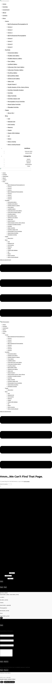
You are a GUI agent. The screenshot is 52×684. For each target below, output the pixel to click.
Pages (7, 110)
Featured (28, 160)
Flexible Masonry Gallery (15, 58)
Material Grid (11, 121)
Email (2, 638)
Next (2, 581)
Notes (1, 648)
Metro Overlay (12, 141)
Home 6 (10, 38)
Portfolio (5, 7)
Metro (9, 139)
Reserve (6, 661)
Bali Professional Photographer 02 (18, 24)
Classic (10, 130)
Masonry (10, 127)
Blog (6, 116)
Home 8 (10, 44)
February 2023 (28, 151)
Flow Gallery (11, 61)
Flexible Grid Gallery (13, 55)
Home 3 (10, 30)
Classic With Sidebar (14, 133)
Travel (28, 166)
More (4, 18)
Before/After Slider (13, 75)
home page (26, 481)
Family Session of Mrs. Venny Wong (18, 87)
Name (2, 633)
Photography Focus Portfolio (16, 101)
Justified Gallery (12, 64)
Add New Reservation (9, 682)
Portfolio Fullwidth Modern (16, 90)
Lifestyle (29, 162)
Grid (9, 118)
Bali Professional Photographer (17, 35)
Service (2, 575)
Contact (5, 15)
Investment (6, 10)
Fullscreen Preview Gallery (15, 70)
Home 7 (10, 41)
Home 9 (10, 47)
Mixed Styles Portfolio (14, 104)
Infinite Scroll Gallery (14, 78)
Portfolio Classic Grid (14, 98)
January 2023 (28, 153)
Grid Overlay (11, 124)
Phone (2, 643)
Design (28, 159)
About (4, 12)
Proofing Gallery (12, 73)
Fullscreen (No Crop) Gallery (16, 67)
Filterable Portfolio (13, 107)
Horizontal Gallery (13, 53)
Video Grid (11, 81)
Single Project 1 (12, 84)
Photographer (3, 578)
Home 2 (10, 27)
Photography (28, 164)
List (9, 136)
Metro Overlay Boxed (14, 144)
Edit (1, 617)
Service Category (4, 573)
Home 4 (10, 32)
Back (2, 587)
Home (4, 4)
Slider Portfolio (12, 96)
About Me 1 (11, 113)
